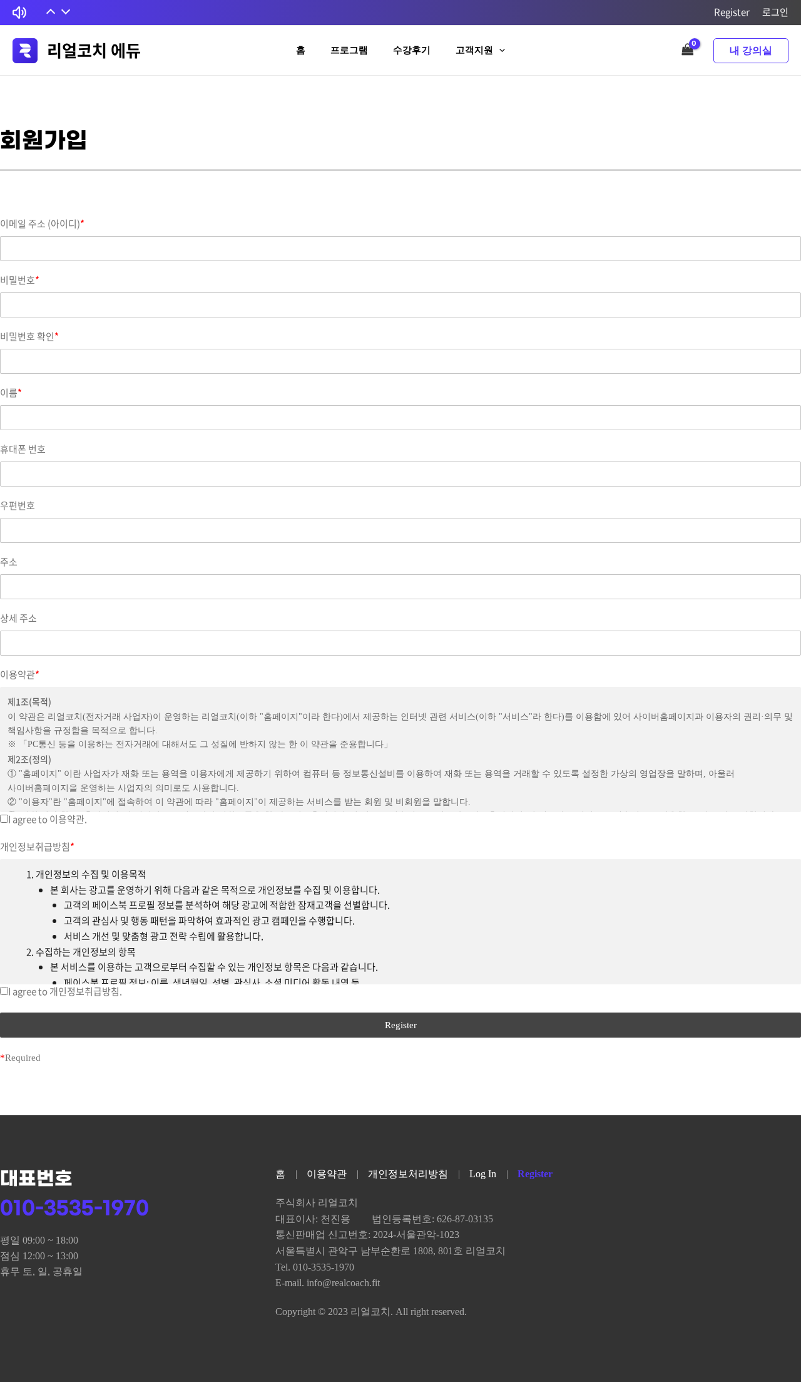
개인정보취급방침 (37, 846)
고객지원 (474, 50)
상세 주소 (18, 618)
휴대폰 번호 (23, 449)
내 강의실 (751, 50)
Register (732, 12)
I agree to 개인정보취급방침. (65, 991)
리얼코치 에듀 (94, 50)
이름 (11, 393)
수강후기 (412, 50)
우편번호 (17, 505)
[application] (499, 50)
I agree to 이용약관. (47, 819)
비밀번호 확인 (29, 336)
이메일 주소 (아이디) (42, 223)
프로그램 (349, 50)
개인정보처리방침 (408, 1173)
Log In (482, 1173)
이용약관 (19, 674)
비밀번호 (19, 280)
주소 (9, 562)
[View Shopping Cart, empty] (687, 50)
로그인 (775, 12)
